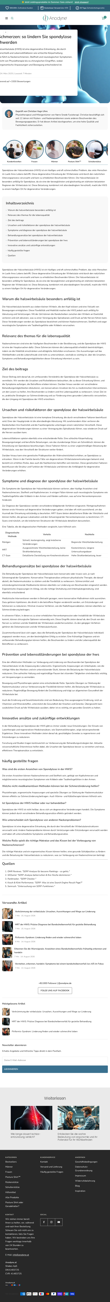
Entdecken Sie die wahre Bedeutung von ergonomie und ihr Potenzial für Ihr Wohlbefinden (78, 1136)
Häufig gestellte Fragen (51, 1171)
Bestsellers (11, 1161)
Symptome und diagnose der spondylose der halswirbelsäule (36, 230)
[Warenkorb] (103, 18)
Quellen (11, 255)
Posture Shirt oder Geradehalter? (14, 1204)
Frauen (8, 1171)
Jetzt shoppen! (82, 2)
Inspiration (80, 1190)
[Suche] (12, 18)
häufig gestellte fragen (18, 250)
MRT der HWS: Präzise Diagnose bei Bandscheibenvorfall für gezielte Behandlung (55, 924)
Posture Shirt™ (12, 1177)
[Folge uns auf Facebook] (44, 1222)
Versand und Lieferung (51, 1166)
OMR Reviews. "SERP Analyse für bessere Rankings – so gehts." (39, 871)
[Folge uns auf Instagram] (51, 1222)
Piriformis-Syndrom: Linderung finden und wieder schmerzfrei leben (48, 937)
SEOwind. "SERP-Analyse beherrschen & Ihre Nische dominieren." (39, 875)
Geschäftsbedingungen (86, 1161)
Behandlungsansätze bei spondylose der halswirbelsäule (34, 235)
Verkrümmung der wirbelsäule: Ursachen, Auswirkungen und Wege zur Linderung (55, 911)
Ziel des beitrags (15, 220)
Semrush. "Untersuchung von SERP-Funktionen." (31, 886)
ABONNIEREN (11, 1069)
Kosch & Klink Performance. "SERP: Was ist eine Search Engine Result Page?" (45, 882)
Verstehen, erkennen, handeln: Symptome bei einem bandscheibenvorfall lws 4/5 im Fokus (59, 963)
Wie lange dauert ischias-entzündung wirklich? (26, 1135)
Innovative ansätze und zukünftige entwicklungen (30, 245)
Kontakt (44, 1161)
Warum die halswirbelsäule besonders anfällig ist (31, 210)
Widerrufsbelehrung (85, 1180)
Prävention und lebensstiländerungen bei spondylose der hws (37, 240)
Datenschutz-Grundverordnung (83, 1168)
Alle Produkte (12, 1197)
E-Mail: (17, 1254)
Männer (9, 1166)
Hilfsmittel (10, 1192)
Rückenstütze (12, 1182)
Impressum (80, 1175)
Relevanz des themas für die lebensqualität (28, 215)
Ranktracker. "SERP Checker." (22, 878)
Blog (77, 1185)
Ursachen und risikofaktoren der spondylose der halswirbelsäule (38, 225)
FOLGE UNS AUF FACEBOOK (55, 990)
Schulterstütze (12, 1187)
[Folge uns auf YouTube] (58, 1222)
